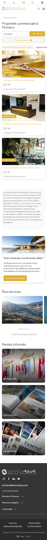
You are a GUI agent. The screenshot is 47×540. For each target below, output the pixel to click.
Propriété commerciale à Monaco (18, 47)
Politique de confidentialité (13, 526)
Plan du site (13, 523)
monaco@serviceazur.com (15, 485)
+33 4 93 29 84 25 (10, 491)
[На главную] (14, 8)
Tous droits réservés (34, 526)
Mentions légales (34, 523)
